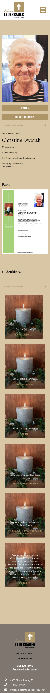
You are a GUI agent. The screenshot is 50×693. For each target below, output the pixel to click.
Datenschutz (25, 653)
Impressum (25, 658)
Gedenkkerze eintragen (14, 125)
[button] (25, 125)
